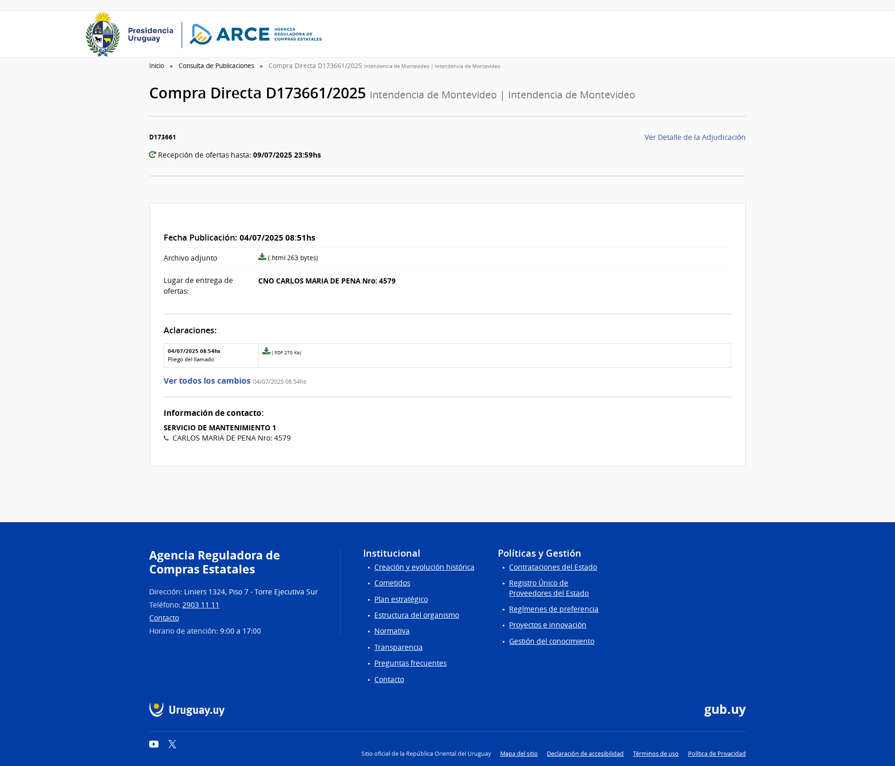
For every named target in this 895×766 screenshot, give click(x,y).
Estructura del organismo (416, 615)
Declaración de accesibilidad (585, 754)
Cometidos (392, 583)
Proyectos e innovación (547, 625)
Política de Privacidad (717, 754)
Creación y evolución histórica (424, 567)
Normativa (392, 631)
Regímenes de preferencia (554, 609)
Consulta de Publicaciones (216, 66)
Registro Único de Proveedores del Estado (549, 588)
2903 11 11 (201, 605)
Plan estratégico (401, 599)
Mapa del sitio (519, 754)
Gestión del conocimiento (551, 641)
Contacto (164, 618)
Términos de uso (656, 754)
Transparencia (398, 647)
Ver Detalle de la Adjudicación (695, 137)
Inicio (156, 66)
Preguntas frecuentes (410, 663)
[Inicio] (207, 34)
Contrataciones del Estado (553, 567)
